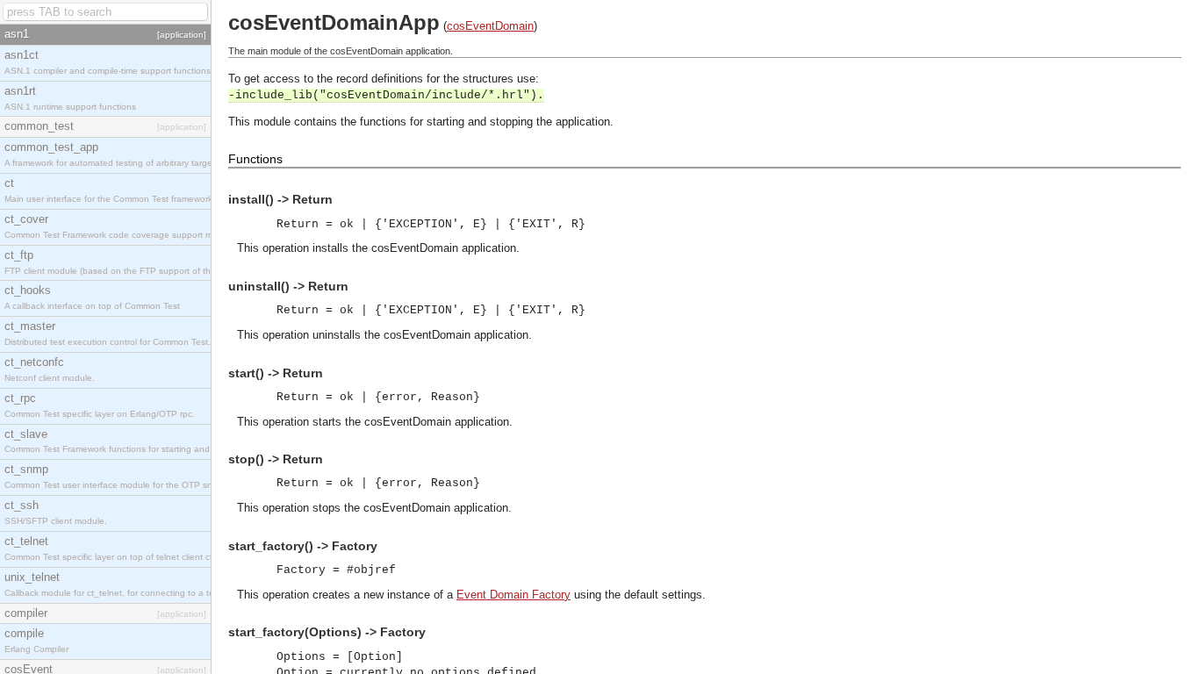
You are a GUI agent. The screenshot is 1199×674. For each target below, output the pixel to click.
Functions (255, 159)
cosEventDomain (490, 25)
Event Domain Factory (513, 594)
